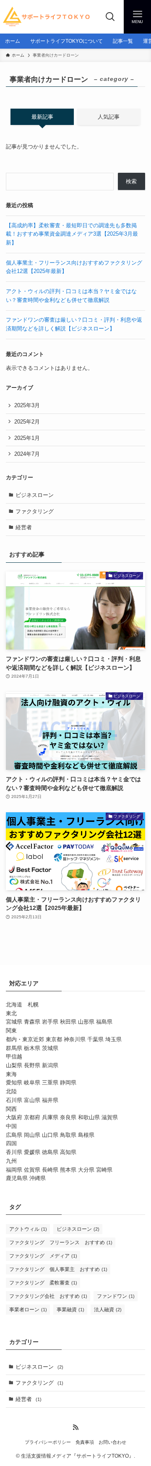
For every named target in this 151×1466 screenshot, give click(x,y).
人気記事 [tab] (109, 117)
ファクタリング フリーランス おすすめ (60, 1242)
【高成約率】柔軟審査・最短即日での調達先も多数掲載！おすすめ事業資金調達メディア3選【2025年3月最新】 (72, 234)
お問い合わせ (112, 1442)
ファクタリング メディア (43, 1256)
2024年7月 (27, 454)
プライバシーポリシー (48, 1442)
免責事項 (85, 1442)
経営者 (24, 527)
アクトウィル (28, 1229)
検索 (131, 181)
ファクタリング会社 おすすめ (48, 1296)
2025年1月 (27, 438)
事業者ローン (28, 1310)
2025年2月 (27, 421)
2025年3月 (27, 405)
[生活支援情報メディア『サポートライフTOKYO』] (48, 17)
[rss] (75, 1427)
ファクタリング (35, 511)
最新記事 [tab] (42, 117)
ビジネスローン (35, 495)
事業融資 (70, 1310)
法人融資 (108, 1310)
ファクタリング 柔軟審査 (43, 1283)
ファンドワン (116, 1296)
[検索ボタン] (110, 17)
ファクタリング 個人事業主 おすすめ (58, 1269)
